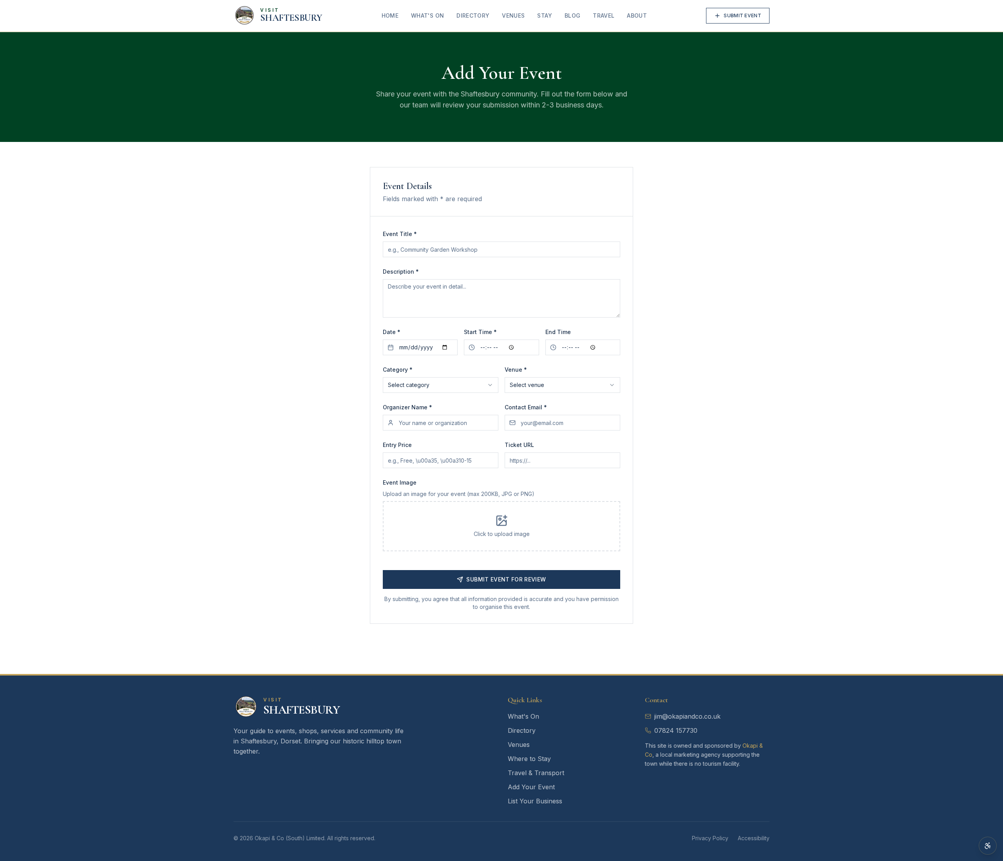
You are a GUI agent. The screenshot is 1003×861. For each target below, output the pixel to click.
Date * (391, 332)
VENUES (513, 15)
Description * (401, 271)
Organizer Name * (407, 407)
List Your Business (535, 801)
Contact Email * (526, 407)
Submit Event (742, 15)
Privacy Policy (710, 838)
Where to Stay (529, 759)
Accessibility (753, 838)
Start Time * (480, 332)
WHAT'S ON (427, 15)
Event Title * (400, 234)
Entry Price (397, 444)
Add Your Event (531, 787)
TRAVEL (603, 15)
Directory (522, 730)
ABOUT (637, 15)
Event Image (399, 482)
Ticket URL (519, 444)
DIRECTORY (472, 15)
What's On (523, 716)
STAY (544, 15)
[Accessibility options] (988, 846)
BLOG (572, 15)
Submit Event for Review (506, 579)
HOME (390, 15)
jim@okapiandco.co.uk (687, 716)
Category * (398, 369)
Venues (519, 744)
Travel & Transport (536, 773)
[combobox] (440, 385)
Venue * (516, 369)
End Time (558, 332)
